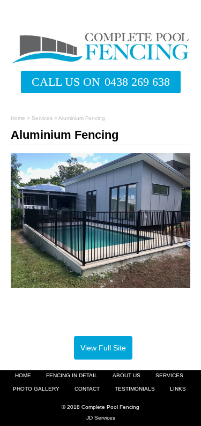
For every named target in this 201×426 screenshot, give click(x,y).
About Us (126, 375)
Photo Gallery (36, 389)
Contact (87, 389)
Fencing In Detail (72, 375)
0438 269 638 (137, 81)
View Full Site (103, 347)
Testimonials (135, 389)
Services (42, 118)
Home (18, 118)
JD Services (100, 418)
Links (178, 389)
